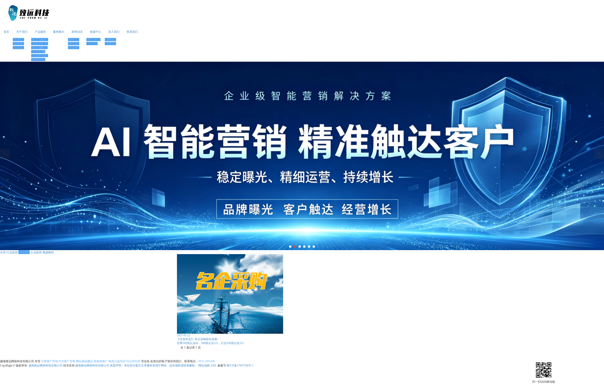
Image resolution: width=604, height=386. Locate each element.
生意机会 (73, 47)
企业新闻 (73, 43)
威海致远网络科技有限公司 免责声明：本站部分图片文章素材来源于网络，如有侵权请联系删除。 (136, 365)
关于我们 (22, 31)
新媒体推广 (38, 51)
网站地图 (204, 365)
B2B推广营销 (39, 47)
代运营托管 (38, 59)
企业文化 (18, 43)
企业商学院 (93, 39)
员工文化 (110, 39)
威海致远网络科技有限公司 (46, 365)
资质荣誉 (18, 47)
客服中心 (95, 31)
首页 (6, 31)
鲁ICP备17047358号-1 (240, 365)
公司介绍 (18, 39)
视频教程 (92, 43)
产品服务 (40, 31)
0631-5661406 (206, 361)
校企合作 (110, 43)
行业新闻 (73, 39)
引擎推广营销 (39, 39)
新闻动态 (77, 31)
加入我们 (114, 31)
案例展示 (58, 31)
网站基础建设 (39, 43)
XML (213, 365)
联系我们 (132, 31)
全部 (3, 252)
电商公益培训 (39, 55)
